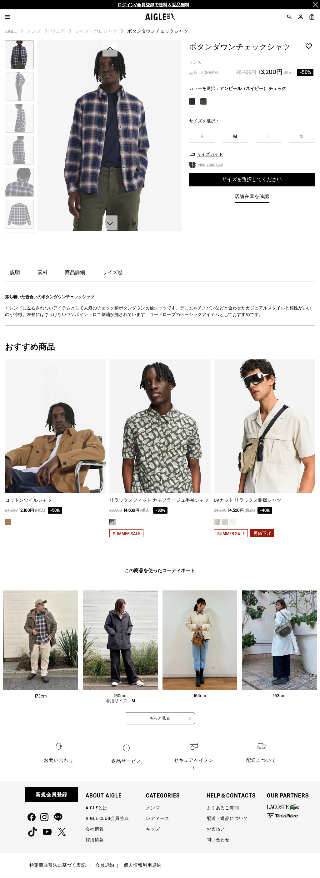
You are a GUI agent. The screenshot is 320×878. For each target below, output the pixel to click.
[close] (315, 4)
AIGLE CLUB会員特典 (107, 818)
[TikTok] (33, 832)
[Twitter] (62, 832)
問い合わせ (218, 839)
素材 (43, 272)
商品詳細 (75, 272)
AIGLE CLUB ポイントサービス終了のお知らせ (153, 6)
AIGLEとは (97, 807)
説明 (15, 272)
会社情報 (95, 828)
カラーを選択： (237, 88)
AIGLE (11, 31)
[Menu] (7, 16)
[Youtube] (47, 832)
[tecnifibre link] (293, 816)
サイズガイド (210, 154)
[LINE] (58, 817)
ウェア (58, 31)
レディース (157, 818)
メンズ (34, 31)
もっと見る (160, 718)
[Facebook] (32, 817)
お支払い (216, 828)
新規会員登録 (52, 794)
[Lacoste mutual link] (293, 807)
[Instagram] (44, 817)
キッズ (153, 828)
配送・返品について (227, 818)
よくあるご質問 (223, 807)
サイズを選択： (204, 120)
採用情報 (95, 839)
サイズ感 (112, 272)
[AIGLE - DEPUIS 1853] (160, 16)
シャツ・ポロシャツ (96, 31)
